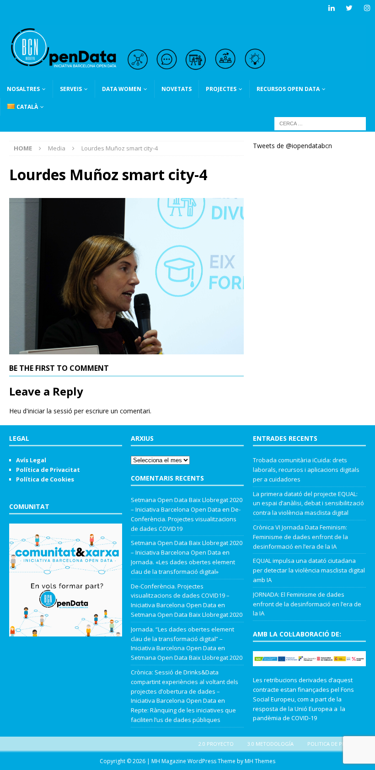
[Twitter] (349, 8)
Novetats (176, 89)
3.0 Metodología (270, 743)
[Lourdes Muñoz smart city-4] (126, 348)
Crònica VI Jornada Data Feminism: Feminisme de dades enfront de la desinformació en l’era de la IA (300, 537)
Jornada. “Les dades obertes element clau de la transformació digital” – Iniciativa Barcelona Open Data (182, 638)
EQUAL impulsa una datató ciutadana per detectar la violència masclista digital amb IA (309, 570)
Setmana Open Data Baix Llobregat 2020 (186, 614)
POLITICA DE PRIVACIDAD (337, 743)
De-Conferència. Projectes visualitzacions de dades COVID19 (186, 519)
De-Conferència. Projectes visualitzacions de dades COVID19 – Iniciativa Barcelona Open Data (180, 596)
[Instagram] (367, 8)
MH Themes (260, 761)
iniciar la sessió (50, 410)
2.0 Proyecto (216, 743)
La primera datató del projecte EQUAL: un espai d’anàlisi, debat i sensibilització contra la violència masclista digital (308, 503)
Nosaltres (23, 89)
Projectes (221, 89)
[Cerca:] (320, 122)
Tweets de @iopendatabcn (292, 145)
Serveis (71, 89)
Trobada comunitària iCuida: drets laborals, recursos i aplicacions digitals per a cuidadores (306, 469)
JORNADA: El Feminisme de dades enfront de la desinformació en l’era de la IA (307, 604)
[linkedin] (331, 8)
